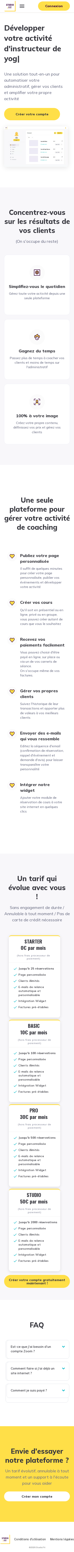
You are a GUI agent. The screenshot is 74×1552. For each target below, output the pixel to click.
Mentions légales (62, 1539)
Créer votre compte (32, 114)
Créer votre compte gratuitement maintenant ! (37, 1281)
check (15, 969)
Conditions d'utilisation (30, 1539)
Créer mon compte (37, 1496)
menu (22, 6)
